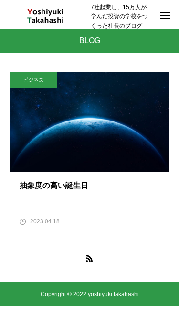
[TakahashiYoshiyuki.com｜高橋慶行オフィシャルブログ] (45, 16)
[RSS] (90, 258)
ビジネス (33, 80)
